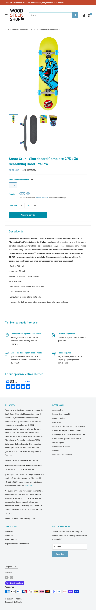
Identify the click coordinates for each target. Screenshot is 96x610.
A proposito (57, 410)
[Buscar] (75, 15)
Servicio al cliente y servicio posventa (68, 426)
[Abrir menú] (6, 15)
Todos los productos (20, 29)
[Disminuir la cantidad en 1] (21, 205)
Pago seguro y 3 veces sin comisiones (68, 434)
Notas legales (58, 442)
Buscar (55, 450)
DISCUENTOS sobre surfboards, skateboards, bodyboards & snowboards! (34, 3)
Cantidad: (13, 205)
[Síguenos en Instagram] (11, 577)
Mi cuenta (9, 535)
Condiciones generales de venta (66, 438)
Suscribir (60, 554)
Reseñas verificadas (61, 446)
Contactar (56, 422)
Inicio (7, 29)
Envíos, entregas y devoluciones (66, 430)
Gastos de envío (42, 197)
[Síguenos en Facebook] (6, 577)
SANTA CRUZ (14, 170)
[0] (88, 15)
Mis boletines (11, 539)
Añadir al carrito (28, 215)
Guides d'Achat (58, 418)
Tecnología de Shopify (13, 602)
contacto (28, 485)
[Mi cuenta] (84, 15)
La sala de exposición (61, 414)
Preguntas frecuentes (62, 454)
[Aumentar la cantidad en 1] (35, 205)
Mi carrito (9, 531)
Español (9, 566)
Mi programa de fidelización (17, 543)
